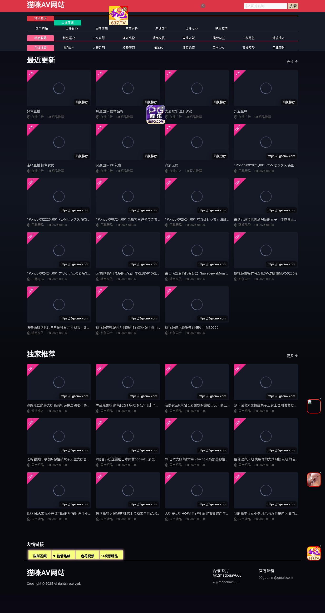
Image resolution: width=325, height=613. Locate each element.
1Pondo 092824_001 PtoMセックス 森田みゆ (267, 165)
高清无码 (171, 165)
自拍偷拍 (101, 28)
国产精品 (41, 28)
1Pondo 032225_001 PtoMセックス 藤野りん (60, 219)
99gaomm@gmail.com (276, 577)
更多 (290, 61)
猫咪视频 (40, 556)
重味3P (69, 47)
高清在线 (67, 22)
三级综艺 (248, 38)
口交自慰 (99, 38)
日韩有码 (71, 28)
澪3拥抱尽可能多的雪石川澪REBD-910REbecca (131, 273)
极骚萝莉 (129, 47)
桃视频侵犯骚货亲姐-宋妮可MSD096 (191, 327)
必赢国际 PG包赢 (108, 165)
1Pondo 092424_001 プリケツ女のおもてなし (61, 273)
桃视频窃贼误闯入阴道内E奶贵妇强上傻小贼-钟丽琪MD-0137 (141, 327)
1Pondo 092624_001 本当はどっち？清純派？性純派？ (205, 219)
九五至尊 (240, 111)
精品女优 (159, 38)
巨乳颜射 (278, 47)
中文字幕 (131, 28)
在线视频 (40, 47)
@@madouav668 (225, 582)
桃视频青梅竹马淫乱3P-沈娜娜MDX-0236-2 (265, 273)
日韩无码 (191, 28)
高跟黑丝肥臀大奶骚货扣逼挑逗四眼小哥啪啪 (60, 405)
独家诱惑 (188, 47)
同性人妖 (188, 38)
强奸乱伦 (129, 38)
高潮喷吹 (248, 47)
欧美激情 (221, 28)
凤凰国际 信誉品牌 (109, 111)
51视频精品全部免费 (116, 556)
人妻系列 (99, 47)
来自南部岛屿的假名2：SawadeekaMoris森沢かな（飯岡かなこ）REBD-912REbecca (227, 273)
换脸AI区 (219, 38)
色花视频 (87, 556)
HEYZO (158, 47)
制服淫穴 (69, 38)
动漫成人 (278, 38)
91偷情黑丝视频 (65, 556)
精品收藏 (40, 38)
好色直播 (33, 111)
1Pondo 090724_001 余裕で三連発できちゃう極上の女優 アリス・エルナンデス (155, 219)
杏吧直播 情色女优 (40, 165)
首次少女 (218, 47)
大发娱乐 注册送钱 (178, 111)
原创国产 (161, 28)
